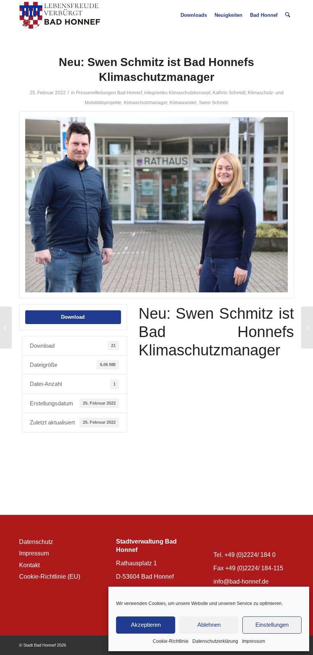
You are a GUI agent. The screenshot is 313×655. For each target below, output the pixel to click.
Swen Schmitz (213, 102)
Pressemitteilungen (96, 92)
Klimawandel (183, 102)
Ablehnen (209, 624)
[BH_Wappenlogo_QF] (59, 15)
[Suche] (287, 15)
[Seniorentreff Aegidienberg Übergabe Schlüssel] (307, 327)
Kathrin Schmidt (229, 92)
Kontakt (29, 565)
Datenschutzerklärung (215, 641)
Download (73, 317)
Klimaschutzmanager (145, 102)
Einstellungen (272, 624)
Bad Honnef (129, 92)
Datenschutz (36, 542)
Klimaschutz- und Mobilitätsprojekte (176, 379)
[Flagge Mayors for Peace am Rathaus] (6, 327)
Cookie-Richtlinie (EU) (49, 576)
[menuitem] (194, 15)
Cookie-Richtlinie (171, 641)
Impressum (253, 641)
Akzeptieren (146, 624)
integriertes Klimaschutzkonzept (177, 92)
